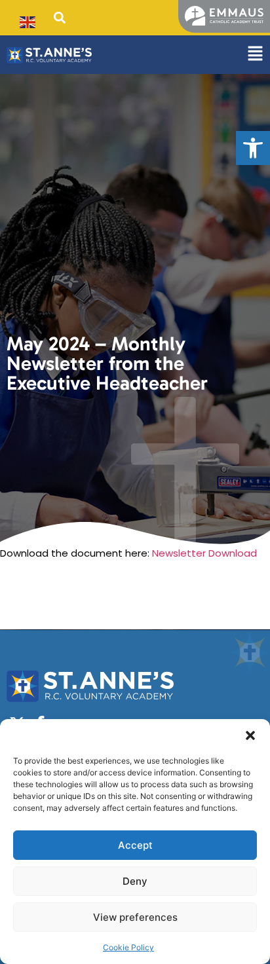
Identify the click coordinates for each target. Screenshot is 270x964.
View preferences (135, 917)
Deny (135, 881)
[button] (253, 148)
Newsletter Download (204, 553)
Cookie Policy (128, 947)
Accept (135, 845)
